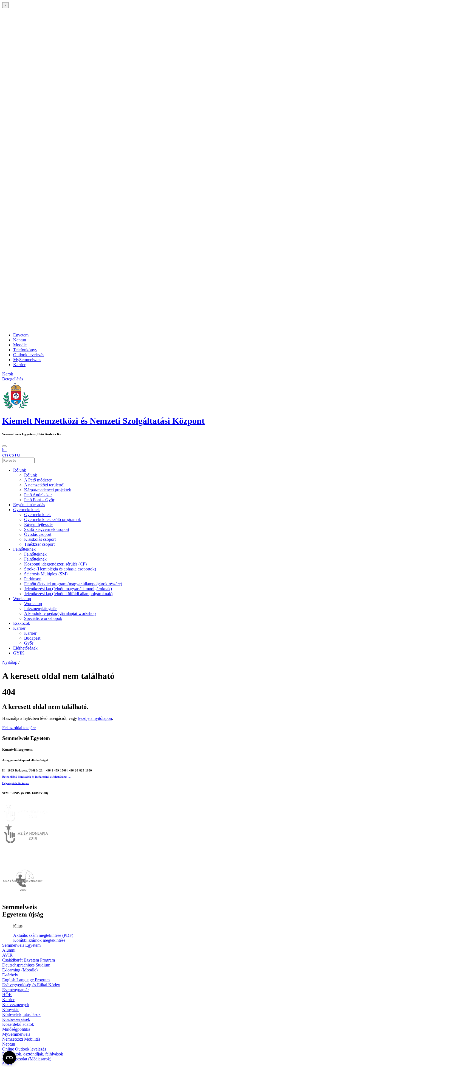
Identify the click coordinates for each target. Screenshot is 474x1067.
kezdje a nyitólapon (95, 718)
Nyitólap (9, 662)
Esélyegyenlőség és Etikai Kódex (31, 984)
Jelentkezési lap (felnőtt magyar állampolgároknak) (68, 588)
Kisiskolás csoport (40, 539)
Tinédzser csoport (39, 544)
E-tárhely (10, 975)
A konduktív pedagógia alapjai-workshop (60, 613)
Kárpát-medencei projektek (47, 489)
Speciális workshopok (43, 618)
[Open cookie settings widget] (9, 1057)
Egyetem (21, 335)
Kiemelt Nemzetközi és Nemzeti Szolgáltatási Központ (103, 421)
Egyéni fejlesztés (38, 524)
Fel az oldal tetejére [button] (19, 727)
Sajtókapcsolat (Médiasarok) (26, 1059)
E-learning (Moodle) (20, 970)
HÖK (7, 994)
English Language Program (26, 979)
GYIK (18, 653)
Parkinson (32, 578)
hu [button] (4, 449)
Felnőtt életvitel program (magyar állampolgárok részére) (73, 583)
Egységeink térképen (15, 783)
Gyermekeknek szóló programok (52, 519)
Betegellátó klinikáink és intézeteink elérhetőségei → (36, 776)
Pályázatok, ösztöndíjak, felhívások (32, 1054)
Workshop (22, 598)
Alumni (8, 950)
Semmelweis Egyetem (21, 945)
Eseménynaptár (15, 989)
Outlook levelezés (28, 354)
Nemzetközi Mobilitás (21, 1039)
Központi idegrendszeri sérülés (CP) (55, 564)
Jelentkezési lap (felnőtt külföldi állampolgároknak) (68, 593)
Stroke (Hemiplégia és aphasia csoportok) (60, 569)
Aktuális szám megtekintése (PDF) (43, 935)
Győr (28, 643)
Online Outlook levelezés (24, 1049)
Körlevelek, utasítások (21, 1014)
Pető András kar (38, 494)
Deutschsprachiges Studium (26, 965)
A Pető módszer (38, 480)
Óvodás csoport (37, 534)
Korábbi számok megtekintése (39, 940)
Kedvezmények (15, 1004)
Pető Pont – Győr (39, 499)
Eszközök (21, 623)
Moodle (20, 344)
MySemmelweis (27, 359)
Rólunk (19, 470)
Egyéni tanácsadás (29, 504)
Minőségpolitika (16, 1029)
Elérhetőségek (25, 648)
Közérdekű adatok (18, 1024)
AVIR (7, 955)
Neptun (19, 340)
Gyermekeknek (26, 509)
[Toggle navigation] (4, 446)
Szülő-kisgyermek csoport (46, 529)
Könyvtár (10, 1009)
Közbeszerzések (16, 1019)
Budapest (32, 638)
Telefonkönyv (25, 349)
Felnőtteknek (24, 549)
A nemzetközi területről (44, 485)
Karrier (19, 364)
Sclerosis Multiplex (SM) (45, 574)
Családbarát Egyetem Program (28, 960)
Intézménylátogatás (40, 608)
